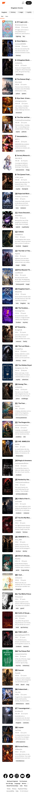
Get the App (9, 783)
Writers (24, 783)
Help (17, 791)
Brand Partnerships (12, 786)
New (7, 16)
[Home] (11, 3)
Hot (2, 16)
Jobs (21, 786)
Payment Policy (22, 789)
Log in (29, 3)
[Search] (23, 3)
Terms (9, 789)
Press (25, 786)
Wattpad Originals (12, 781)
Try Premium (23, 781)
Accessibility (10, 791)
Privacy (14, 789)
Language (17, 783)
